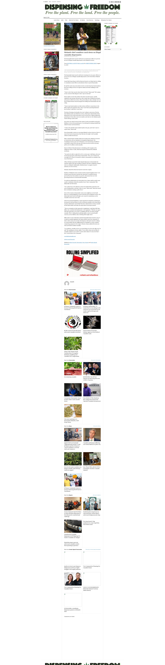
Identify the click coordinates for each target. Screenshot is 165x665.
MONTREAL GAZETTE (72, 63)
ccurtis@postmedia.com (70, 236)
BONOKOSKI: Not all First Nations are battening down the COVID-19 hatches (91, 378)
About (50, 1)
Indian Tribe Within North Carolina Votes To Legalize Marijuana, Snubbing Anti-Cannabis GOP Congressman (71, 354)
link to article (81, 63)
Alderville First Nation (74, 20)
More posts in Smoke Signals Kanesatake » (93, 549)
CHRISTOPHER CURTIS (91, 63)
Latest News (56, 20)
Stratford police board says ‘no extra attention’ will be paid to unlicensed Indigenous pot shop (91, 513)
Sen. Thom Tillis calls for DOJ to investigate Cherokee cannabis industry (91, 468)
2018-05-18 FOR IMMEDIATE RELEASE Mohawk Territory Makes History (91, 588)
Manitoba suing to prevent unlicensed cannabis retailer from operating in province (71, 544)
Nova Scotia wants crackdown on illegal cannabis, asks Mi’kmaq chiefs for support (72, 468)
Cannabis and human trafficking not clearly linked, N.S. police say (92, 443)
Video (66, 20)
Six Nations (82, 20)
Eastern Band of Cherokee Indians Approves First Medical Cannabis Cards (91, 332)
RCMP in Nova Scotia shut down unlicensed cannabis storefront (72, 331)
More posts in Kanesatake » (96, 360)
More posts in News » (97, 426)
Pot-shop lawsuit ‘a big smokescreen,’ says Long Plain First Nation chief (91, 523)
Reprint (86, 242)
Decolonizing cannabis (70, 377)
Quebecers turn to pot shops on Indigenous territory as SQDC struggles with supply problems (72, 567)
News (83, 242)
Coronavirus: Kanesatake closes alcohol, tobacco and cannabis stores (72, 399)
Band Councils (73, 242)
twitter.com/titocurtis (69, 239)
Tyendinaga (97, 20)
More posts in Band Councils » (95, 289)
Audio (62, 20)
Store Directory (89, 20)
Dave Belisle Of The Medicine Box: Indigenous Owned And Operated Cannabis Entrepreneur (92, 399)
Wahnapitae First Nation (106, 20)
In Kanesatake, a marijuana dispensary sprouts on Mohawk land (72, 609)
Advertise (59, 1)
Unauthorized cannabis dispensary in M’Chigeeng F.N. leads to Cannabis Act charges (72, 536)
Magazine (54, 1)
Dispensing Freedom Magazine (49, 45)
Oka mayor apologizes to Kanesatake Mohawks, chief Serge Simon (71, 420)
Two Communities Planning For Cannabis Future (91, 566)
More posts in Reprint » (97, 495)
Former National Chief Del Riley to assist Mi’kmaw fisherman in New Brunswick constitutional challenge (72, 514)
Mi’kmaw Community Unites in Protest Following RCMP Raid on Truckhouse (72, 308)
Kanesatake (79, 242)
